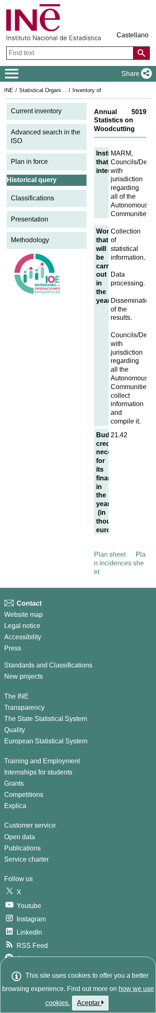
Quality (14, 729)
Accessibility (22, 636)
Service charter (26, 859)
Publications (22, 848)
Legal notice (22, 625)
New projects (23, 676)
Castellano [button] (132, 35)
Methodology (30, 240)
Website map (23, 614)
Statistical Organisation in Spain (58, 90)
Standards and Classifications (48, 665)
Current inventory (36, 110)
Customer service (30, 825)
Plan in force (29, 161)
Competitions (23, 794)
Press (12, 648)
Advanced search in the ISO (45, 136)
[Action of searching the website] (141, 53)
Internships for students (38, 772)
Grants (14, 783)
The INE (16, 696)
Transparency (24, 707)
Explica (15, 805)
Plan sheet (110, 554)
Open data (19, 836)
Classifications (32, 198)
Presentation (29, 219)
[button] (135, 73)
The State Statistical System (45, 718)
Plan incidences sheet (120, 563)
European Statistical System (45, 741)
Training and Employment (42, 761)
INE (8, 90)
